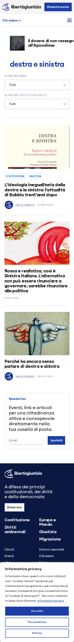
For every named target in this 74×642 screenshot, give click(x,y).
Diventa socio (58, 7)
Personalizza (37, 622)
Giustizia (35, 176)
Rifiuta (37, 633)
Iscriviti (56, 440)
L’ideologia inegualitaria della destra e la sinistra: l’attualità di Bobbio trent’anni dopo (35, 190)
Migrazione (50, 539)
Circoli (9, 549)
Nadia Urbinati (25, 205)
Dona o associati (51, 549)
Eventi (9, 556)
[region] (37, 602)
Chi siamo (10, 20)
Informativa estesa (50, 600)
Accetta (37, 611)
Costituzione (15, 176)
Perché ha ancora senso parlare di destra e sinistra (32, 364)
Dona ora (14, 507)
